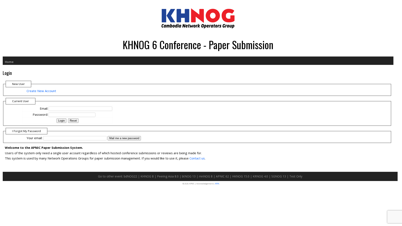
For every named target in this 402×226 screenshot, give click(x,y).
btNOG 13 (189, 176)
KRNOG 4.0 (260, 176)
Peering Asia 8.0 (168, 176)
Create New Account (41, 91)
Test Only (295, 176)
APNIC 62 (222, 176)
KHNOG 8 (147, 176)
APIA (217, 183)
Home (9, 62)
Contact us (197, 158)
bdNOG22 (130, 176)
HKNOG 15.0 (240, 176)
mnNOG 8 (206, 176)
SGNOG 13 (278, 176)
